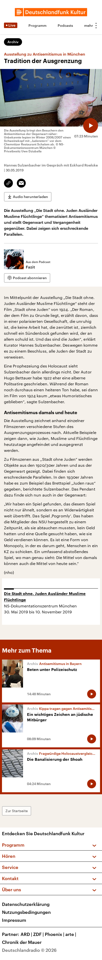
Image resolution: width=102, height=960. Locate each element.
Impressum (14, 920)
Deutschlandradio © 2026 (29, 950)
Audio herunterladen (30, 197)
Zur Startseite (16, 811)
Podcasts (65, 25)
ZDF (38, 934)
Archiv (13, 42)
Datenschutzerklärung (26, 904)
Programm (37, 25)
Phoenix (54, 934)
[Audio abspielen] (90, 125)
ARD (26, 934)
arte (70, 934)
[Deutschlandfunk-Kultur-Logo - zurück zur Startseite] (51, 12)
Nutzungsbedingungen (26, 912)
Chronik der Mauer (22, 942)
